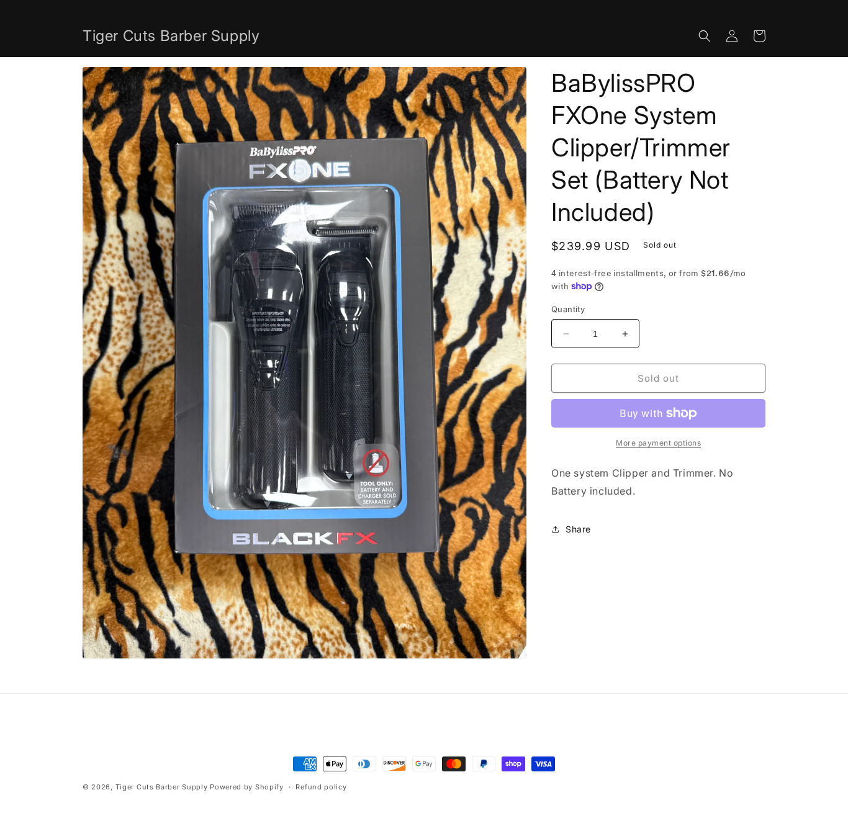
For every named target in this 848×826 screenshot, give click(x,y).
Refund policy (320, 787)
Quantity (568, 309)
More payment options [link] (658, 442)
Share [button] (578, 529)
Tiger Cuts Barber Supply (161, 787)
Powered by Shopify (247, 787)
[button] (704, 36)
